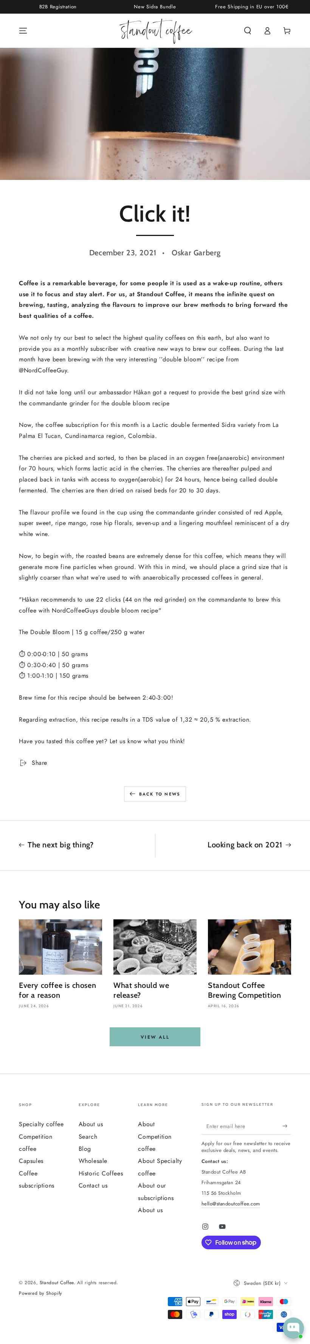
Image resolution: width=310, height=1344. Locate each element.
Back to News (159, 794)
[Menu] (23, 30)
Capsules (31, 1160)
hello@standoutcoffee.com (231, 1203)
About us (91, 1124)
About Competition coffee (155, 1136)
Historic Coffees (101, 1173)
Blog (85, 1148)
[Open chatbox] (293, 1328)
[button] (247, 30)
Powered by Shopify (40, 1293)
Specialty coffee (41, 1124)
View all (155, 1037)
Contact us (93, 1185)
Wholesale (93, 1160)
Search (88, 1136)
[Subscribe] (286, 1125)
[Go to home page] (155, 30)
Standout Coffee (57, 1282)
